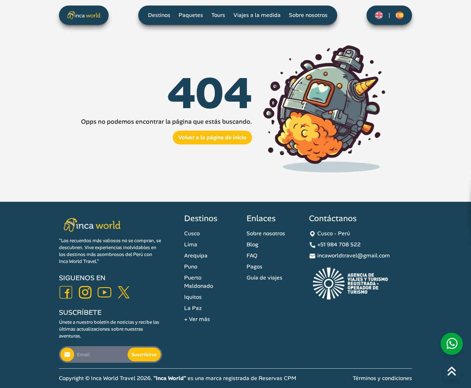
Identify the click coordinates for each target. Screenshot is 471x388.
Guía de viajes (264, 277)
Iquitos (193, 297)
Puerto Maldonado (198, 282)
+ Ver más (197, 319)
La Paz (193, 308)
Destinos (159, 15)
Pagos (254, 266)
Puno (190, 266)
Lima (190, 244)
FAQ (252, 255)
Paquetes (191, 15)
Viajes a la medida (257, 15)
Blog (252, 244)
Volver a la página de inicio (212, 137)
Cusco (192, 233)
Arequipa (196, 255)
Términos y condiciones (382, 378)
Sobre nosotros (308, 15)
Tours (218, 15)
